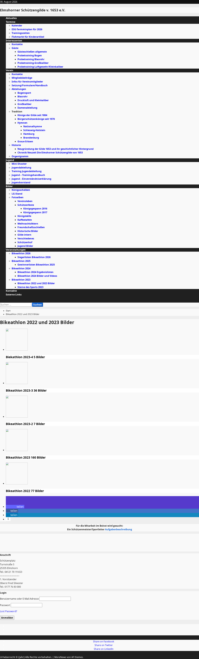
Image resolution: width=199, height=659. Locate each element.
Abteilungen (19, 89)
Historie (16, 145)
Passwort (5, 605)
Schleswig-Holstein (34, 130)
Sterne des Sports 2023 (30, 287)
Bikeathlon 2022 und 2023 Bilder (36, 283)
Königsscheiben (21, 189)
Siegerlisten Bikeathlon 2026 (34, 257)
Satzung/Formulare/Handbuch (30, 85)
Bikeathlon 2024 (21, 268)
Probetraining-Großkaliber (33, 63)
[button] (1, 300)
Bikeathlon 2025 (21, 261)
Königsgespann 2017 (35, 212)
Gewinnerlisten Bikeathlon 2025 (36, 264)
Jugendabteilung (21, 167)
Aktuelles (11, 18)
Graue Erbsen (25, 141)
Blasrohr (22, 96)
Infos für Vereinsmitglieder (27, 81)
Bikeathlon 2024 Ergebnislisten (35, 272)
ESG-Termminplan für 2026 (27, 29)
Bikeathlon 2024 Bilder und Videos (37, 275)
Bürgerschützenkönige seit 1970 (36, 119)
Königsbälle (24, 216)
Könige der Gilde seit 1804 (32, 115)
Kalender (17, 25)
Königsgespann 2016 (35, 208)
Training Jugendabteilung (27, 171)
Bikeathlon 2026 (21, 253)
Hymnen (22, 122)
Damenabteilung (27, 107)
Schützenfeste (25, 205)
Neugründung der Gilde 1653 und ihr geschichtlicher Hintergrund (55, 148)
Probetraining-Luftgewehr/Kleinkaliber (40, 66)
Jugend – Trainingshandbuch (28, 175)
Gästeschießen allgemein (32, 51)
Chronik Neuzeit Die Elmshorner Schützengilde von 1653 (50, 152)
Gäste (15, 48)
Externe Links (14, 294)
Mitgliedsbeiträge (22, 77)
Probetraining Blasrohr (30, 59)
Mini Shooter (19, 163)
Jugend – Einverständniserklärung (31, 178)
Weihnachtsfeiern (27, 223)
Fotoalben (17, 197)
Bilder (9, 186)
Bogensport (24, 92)
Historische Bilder (27, 231)
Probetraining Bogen (29, 55)
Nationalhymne (32, 126)
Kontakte (17, 44)
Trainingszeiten (21, 33)
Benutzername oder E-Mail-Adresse (19, 598)
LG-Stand (17, 193)
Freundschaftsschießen (31, 227)
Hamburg (28, 133)
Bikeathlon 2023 (21, 279)
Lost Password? (8, 611)
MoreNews (60, 657)
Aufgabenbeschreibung (118, 529)
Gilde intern (24, 234)
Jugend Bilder (25, 246)
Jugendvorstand (21, 182)
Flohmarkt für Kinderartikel (28, 36)
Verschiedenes (25, 238)
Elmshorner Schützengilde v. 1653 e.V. (32, 10)
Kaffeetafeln (24, 219)
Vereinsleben (24, 201)
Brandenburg (31, 137)
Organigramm (20, 156)
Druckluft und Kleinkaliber (33, 100)
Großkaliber (24, 104)
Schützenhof (24, 242)
